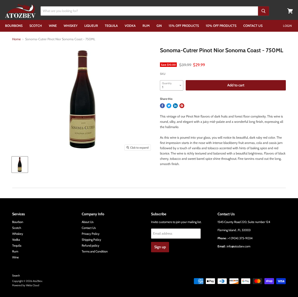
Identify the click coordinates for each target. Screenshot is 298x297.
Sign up (160, 247)
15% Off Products (184, 26)
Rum (146, 26)
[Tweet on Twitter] (168, 105)
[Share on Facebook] (162, 105)
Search (16, 275)
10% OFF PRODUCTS (221, 26)
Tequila (111, 26)
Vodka (130, 26)
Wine (53, 26)
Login (287, 26)
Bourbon (17, 222)
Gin (159, 26)
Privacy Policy (91, 234)
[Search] (263, 11)
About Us (87, 222)
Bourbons (14, 26)
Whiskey (70, 26)
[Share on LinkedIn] (175, 105)
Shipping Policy (91, 240)
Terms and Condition (95, 251)
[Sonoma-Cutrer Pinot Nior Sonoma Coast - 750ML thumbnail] (20, 165)
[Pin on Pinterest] (181, 105)
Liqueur (91, 26)
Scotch (35, 26)
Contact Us (253, 26)
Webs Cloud (32, 285)
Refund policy (90, 245)
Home (16, 39)
